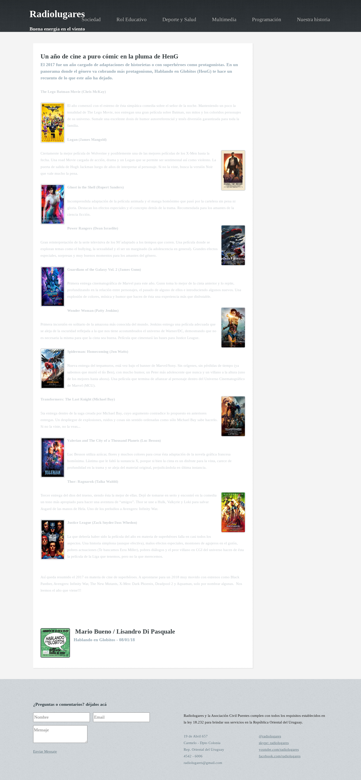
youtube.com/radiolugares (279, 750)
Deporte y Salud (179, 19)
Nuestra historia (313, 19)
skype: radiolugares (274, 743)
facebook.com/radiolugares (280, 756)
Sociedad (91, 19)
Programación (266, 19)
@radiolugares (270, 736)
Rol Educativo (131, 19)
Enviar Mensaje (45, 751)
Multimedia (224, 19)
